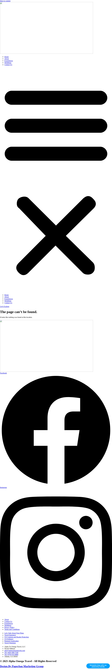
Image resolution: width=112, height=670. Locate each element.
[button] (56, 179)
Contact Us (8, 65)
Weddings (7, 63)
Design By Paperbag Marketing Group (22, 666)
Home (6, 57)
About (6, 59)
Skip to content (5, 1)
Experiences (8, 61)
